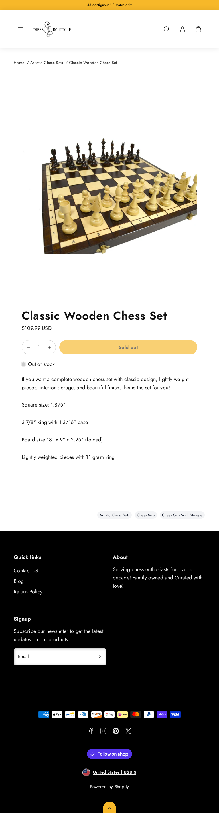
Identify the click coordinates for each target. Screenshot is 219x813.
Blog (19, 581)
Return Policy (28, 591)
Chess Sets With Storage (182, 515)
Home (19, 62)
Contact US (26, 570)
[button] (20, 29)
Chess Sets (146, 515)
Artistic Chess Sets (46, 62)
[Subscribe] (100, 656)
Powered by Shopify (109, 787)
